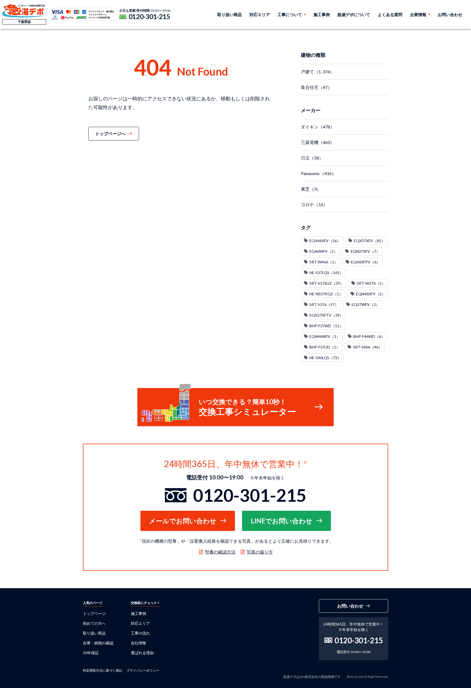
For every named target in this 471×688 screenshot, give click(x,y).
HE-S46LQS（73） (325, 357)
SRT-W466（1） (323, 262)
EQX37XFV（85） (369, 240)
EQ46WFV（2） (323, 251)
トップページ (94, 613)
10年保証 (91, 652)
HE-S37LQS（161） (326, 272)
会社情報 (138, 643)
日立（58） (312, 157)
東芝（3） (311, 188)
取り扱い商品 (229, 14)
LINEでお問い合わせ (281, 521)
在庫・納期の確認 (98, 643)
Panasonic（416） (318, 173)
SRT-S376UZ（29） (326, 283)
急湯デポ (24, 10)
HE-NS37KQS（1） (326, 294)
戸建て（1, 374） (317, 71)
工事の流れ (140, 633)
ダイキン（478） (317, 126)
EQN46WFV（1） (324, 336)
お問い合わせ (450, 14)
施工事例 (321, 14)
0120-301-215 (149, 16)
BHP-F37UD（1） (324, 347)
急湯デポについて (353, 14)
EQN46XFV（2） (370, 294)
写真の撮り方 (260, 551)
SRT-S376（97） (324, 304)
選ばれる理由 (142, 652)
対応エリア (259, 14)
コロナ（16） (314, 204)
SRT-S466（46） (367, 347)
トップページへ (110, 133)
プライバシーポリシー (142, 670)
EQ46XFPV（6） (365, 262)
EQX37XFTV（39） (326, 315)
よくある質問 (390, 14)
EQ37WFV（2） (366, 304)
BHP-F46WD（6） (369, 336)
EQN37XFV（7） (365, 251)
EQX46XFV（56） (325, 240)
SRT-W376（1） (371, 283)
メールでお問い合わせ (182, 521)
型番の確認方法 (220, 551)
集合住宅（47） (316, 87)
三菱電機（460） (317, 142)
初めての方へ (94, 623)
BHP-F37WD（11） (326, 325)
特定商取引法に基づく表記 (102, 670)
